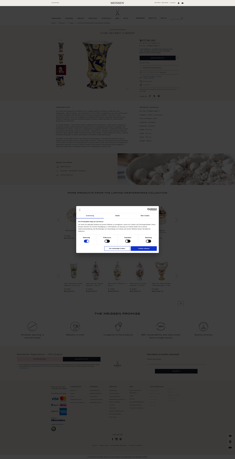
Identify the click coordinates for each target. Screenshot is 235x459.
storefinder (55, 2)
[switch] (107, 241)
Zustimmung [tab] (90, 215)
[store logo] (117, 3)
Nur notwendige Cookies (117, 248)
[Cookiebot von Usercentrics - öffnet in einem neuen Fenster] (149, 209)
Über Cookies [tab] (145, 215)
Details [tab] (117, 215)
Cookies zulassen (143, 248)
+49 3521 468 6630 (161, 2)
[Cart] (182, 3)
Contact (172, 2)
